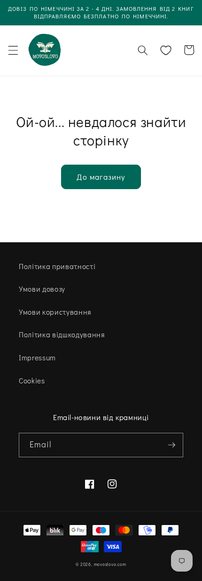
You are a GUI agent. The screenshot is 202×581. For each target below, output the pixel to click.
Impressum (37, 357)
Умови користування (55, 312)
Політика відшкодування (62, 334)
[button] (12, 50)
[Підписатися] (171, 445)
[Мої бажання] (166, 50)
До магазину (101, 177)
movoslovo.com (110, 564)
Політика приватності (57, 266)
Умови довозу (42, 289)
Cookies (32, 380)
